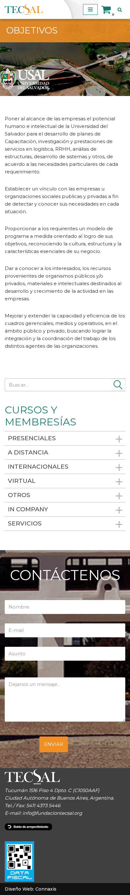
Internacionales (38, 466)
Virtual (22, 480)
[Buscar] (119, 9)
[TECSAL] (24, 9)
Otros (19, 495)
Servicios (25, 523)
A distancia (28, 452)
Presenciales (32, 438)
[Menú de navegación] (90, 9)
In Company (28, 509)
